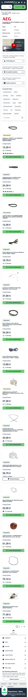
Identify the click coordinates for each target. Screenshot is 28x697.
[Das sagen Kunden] (25, 663)
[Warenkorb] (22, 2)
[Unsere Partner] (25, 655)
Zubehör (16, 113)
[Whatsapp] (19, 2)
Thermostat (18, 106)
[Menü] (2, 2)
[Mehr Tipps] (25, 668)
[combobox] (5, 7)
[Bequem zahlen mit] (25, 659)
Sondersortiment (7, 106)
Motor (19, 103)
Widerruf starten (14, 679)
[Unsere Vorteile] (25, 651)
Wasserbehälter (7, 113)
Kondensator (6, 103)
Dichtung (5, 95)
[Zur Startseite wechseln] (11, 2)
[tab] (13, 60)
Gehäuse (18, 95)
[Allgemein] (25, 638)
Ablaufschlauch (7, 92)
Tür (11, 110)
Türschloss (18, 110)
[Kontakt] (25, 646)
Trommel (5, 110)
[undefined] (24, 626)
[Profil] (24, 2)
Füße (12, 95)
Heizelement (6, 99)
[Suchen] (10, 7)
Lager (14, 103)
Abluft (15, 92)
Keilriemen (15, 99)
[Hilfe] (25, 642)
